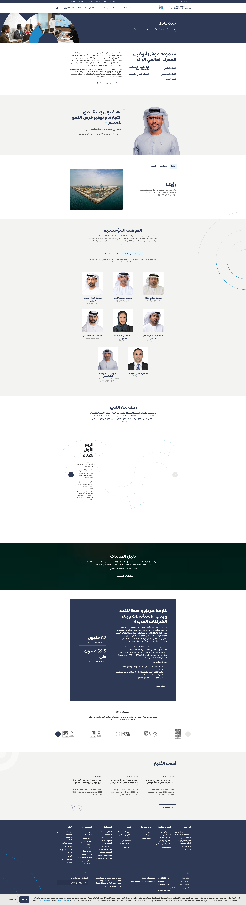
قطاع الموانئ (166, 847)
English (73, 1)
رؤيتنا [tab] (173, 166)
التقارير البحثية (146, 838)
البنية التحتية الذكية (124, 844)
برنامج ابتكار (127, 847)
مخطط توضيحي (86, 841)
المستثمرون (68, 8)
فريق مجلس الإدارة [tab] (132, 254)
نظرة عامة (88, 832)
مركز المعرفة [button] (104, 8)
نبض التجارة (147, 835)
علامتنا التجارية (114, 1)
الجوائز (98, 1)
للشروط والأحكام (45, 901)
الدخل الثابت (87, 848)
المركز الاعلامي (67, 859)
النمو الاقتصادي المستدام (106, 842)
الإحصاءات (187, 850)
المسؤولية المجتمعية (104, 855)
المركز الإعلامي (89, 1)
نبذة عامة (88, 835)
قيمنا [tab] (153, 166)
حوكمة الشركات (86, 854)
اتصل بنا (81, 1)
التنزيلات (89, 845)
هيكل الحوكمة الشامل (84, 858)
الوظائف (105, 1)
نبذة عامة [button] (134, 8)
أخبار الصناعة (147, 832)
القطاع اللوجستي (165, 841)
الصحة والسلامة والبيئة (104, 859)
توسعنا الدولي (186, 837)
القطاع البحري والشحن (163, 844)
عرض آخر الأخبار (168, 808)
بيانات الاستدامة (106, 837)
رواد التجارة (68, 846)
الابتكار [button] (92, 8)
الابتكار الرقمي (126, 841)
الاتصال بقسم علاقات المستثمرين (84, 862)
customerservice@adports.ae (143, 881)
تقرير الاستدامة (106, 846)
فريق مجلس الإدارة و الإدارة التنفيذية (183, 842)
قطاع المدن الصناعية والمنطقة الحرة (164, 836)
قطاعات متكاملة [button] (120, 8)
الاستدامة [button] (82, 8)
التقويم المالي (87, 851)
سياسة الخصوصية (62, 901)
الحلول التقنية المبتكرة (123, 832)
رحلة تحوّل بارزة (185, 846)
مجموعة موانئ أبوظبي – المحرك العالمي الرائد (183, 833)
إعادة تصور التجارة (66, 850)
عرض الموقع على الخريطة (112, 886)
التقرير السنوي (87, 838)
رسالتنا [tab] (163, 166)
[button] (175, 474)
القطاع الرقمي (166, 832)
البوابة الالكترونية (165, 890)
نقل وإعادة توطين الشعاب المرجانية (105, 851)
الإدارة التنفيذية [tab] (112, 254)
